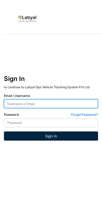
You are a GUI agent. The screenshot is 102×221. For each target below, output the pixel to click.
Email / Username (17, 96)
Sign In (51, 136)
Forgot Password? (84, 115)
